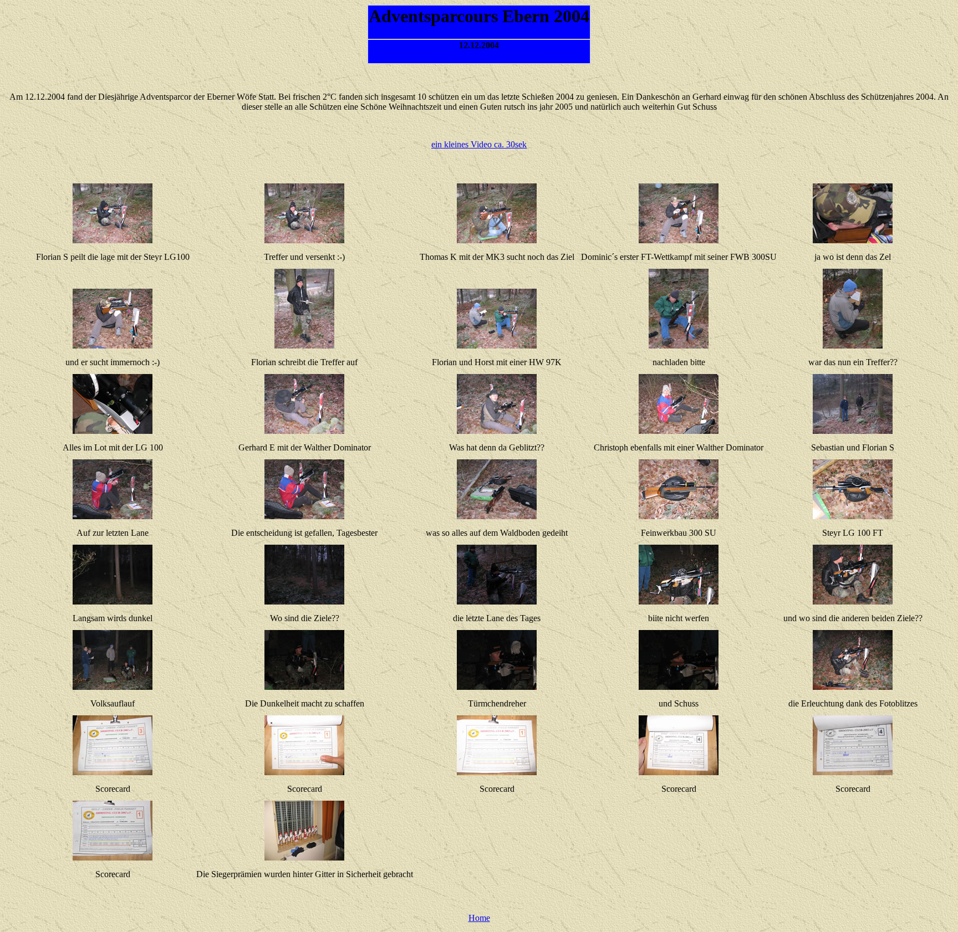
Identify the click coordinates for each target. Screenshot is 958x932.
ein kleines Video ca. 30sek (479, 144)
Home (479, 918)
